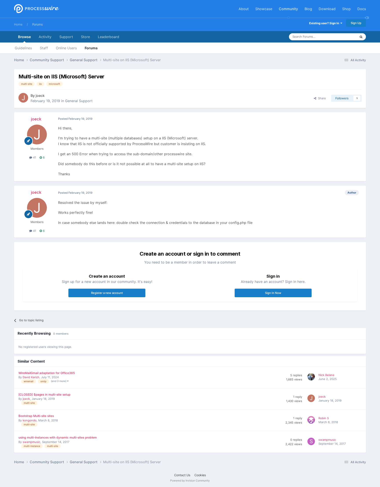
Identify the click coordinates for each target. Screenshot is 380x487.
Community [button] (288, 9)
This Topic (344, 36)
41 (34, 157)
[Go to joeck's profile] (23, 98)
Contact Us (182, 475)
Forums (37, 24)
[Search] (361, 36)
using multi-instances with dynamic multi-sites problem (57, 437)
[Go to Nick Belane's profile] (311, 377)
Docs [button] (361, 9)
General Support (79, 101)
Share (321, 98)
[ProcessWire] (36, 9)
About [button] (244, 9)
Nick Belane (326, 375)
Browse (24, 37)
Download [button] (327, 9)
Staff (44, 48)
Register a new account (107, 293)
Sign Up (356, 23)
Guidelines (23, 48)
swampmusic (31, 442)
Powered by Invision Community (190, 480)
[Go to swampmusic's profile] (311, 442)
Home (18, 24)
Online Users (66, 48)
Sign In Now (273, 293)
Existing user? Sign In (324, 23)
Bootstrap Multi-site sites (36, 416)
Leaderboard (108, 37)
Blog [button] (308, 9)
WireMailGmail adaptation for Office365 (46, 373)
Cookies (200, 475)
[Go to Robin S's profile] (311, 420)
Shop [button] (346, 9)
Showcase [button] (263, 9)
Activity (45, 37)
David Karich (31, 377)
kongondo (30, 420)
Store (85, 37)
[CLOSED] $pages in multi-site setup (44, 394)
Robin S (323, 418)
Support (66, 37)
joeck (40, 95)
